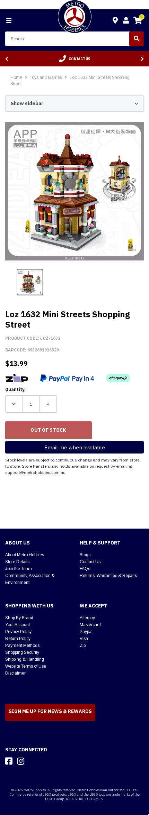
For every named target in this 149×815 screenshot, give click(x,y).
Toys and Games (46, 77)
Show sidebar (27, 103)
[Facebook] (8, 761)
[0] (137, 21)
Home (16, 77)
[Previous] (7, 59)
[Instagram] (20, 761)
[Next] (142, 59)
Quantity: (15, 389)
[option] (74, 59)
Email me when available (74, 447)
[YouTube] (33, 761)
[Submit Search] (136, 38)
